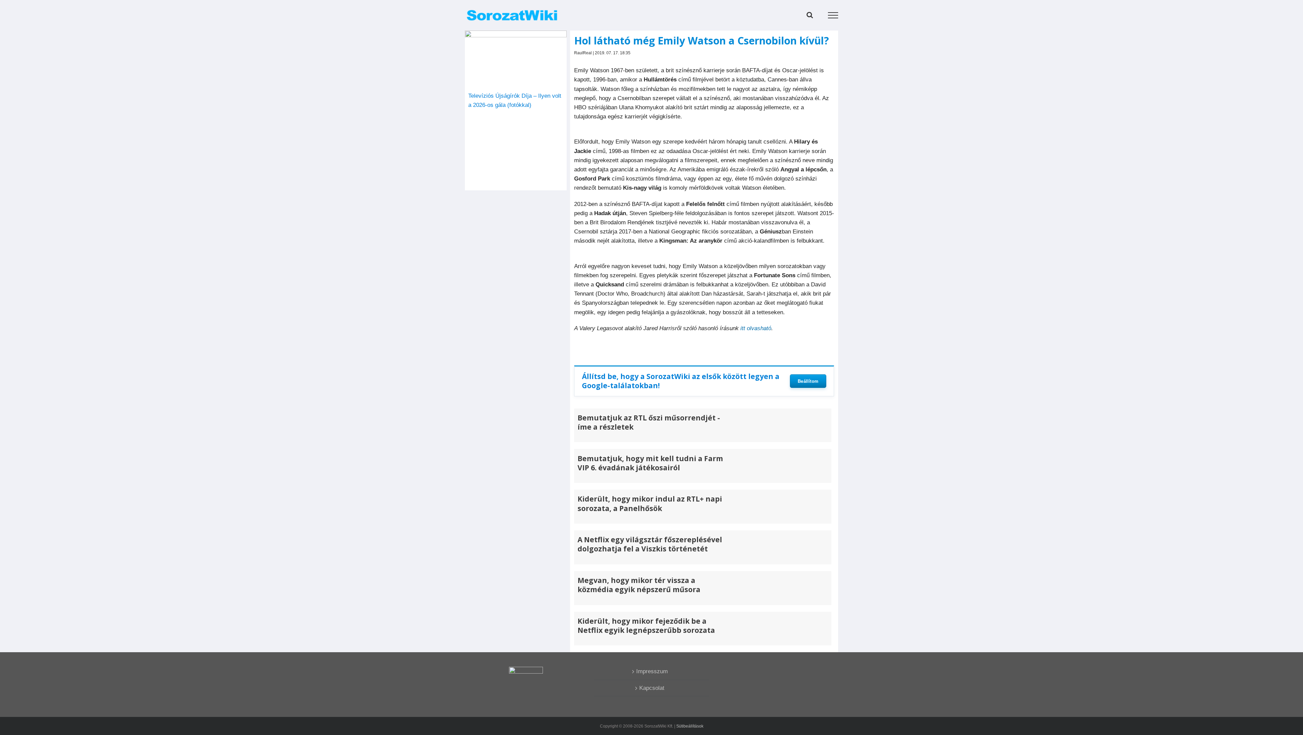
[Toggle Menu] (833, 15)
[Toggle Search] (810, 15)
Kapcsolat (651, 688)
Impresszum (652, 671)
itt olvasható (755, 328)
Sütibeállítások (689, 726)
